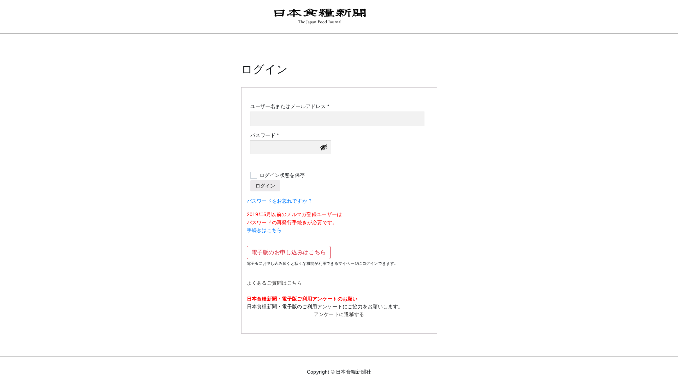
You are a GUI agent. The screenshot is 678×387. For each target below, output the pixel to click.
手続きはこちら (264, 230)
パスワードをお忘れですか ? (279, 201)
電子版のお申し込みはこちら (288, 252)
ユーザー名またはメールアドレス (292, 106)
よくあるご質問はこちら (274, 283)
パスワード (267, 135)
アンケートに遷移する (339, 314)
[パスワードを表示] (324, 147)
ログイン (265, 186)
